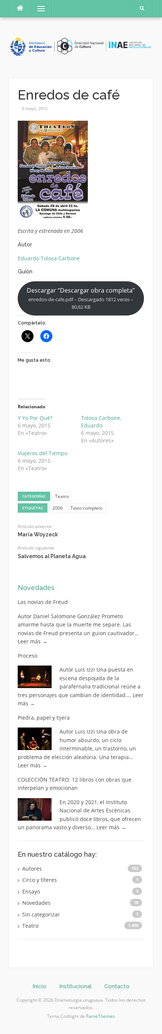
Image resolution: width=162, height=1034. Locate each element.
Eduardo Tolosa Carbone (49, 258)
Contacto (117, 986)
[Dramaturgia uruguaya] (81, 46)
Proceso (27, 655)
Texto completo (86, 508)
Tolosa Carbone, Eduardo (101, 421)
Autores (32, 868)
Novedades (36, 588)
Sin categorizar (41, 914)
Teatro (62, 496)
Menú (38, 8)
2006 (57, 508)
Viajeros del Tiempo (42, 453)
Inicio (39, 986)
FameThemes (100, 1016)
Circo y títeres (39, 879)
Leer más (32, 641)
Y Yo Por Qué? (35, 417)
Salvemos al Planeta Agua (52, 556)
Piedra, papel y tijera (44, 717)
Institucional (75, 986)
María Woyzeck (38, 534)
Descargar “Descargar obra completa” (81, 298)
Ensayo (31, 891)
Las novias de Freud (43, 601)
